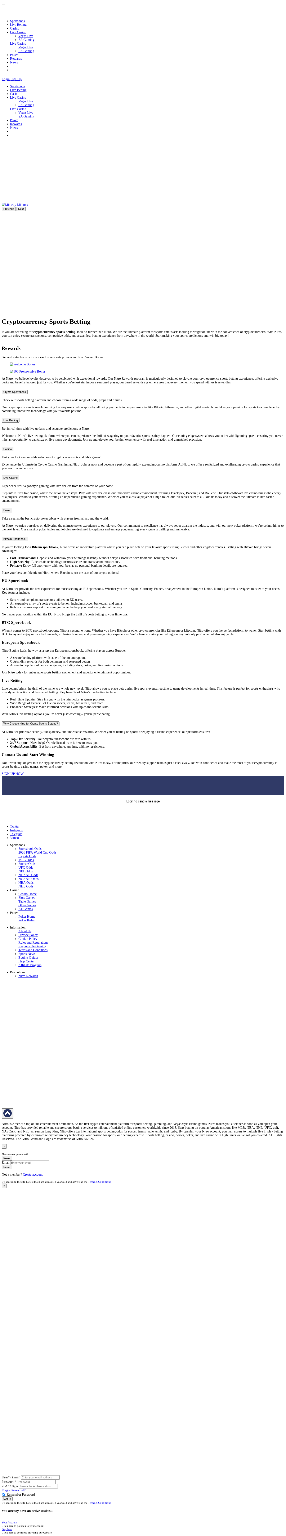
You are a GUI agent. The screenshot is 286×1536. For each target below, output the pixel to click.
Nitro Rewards (28, 976)
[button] (24, 79)
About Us (24, 931)
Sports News (26, 954)
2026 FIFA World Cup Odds (37, 852)
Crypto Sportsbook (14, 391)
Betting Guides (28, 957)
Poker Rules (26, 920)
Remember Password (21, 1494)
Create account (33, 1174)
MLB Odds (26, 860)
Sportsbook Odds (29, 848)
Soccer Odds (26, 863)
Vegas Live (25, 36)
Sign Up (16, 79)
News (14, 62)
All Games (25, 909)
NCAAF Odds (28, 875)
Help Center (26, 961)
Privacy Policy (28, 935)
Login (6, 79)
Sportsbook (17, 21)
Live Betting (18, 24)
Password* (9, 1481)
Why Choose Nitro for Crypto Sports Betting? (30, 723)
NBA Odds (25, 882)
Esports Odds (27, 856)
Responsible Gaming (32, 946)
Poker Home (26, 916)
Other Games (27, 905)
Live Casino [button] (18, 32)
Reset (6, 1158)
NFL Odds (25, 871)
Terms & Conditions (99, 1181)
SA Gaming (26, 39)
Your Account (9, 1522)
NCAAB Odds (28, 879)
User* (11, 1477)
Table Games (27, 901)
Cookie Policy (27, 938)
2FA (4, 1486)
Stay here (7, 1529)
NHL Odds (25, 886)
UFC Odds (25, 867)
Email (5, 1162)
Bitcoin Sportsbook (14, 538)
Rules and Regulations (33, 942)
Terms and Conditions (33, 950)
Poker (14, 55)
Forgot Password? (14, 1490)
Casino (14, 28)
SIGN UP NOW (13, 773)
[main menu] (3, 4)
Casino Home (27, 894)
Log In (7, 1498)
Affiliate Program (29, 965)
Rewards (16, 58)
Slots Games (26, 897)
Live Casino (18, 43)
